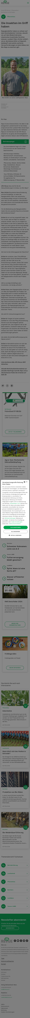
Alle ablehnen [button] (15, 531)
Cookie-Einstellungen (16, 522)
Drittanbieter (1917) (15, 503)
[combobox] (24, 482)
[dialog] (15, 509)
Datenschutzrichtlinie (14, 523)
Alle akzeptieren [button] (15, 527)
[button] (15, 535)
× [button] (26, 481)
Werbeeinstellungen (10, 518)
